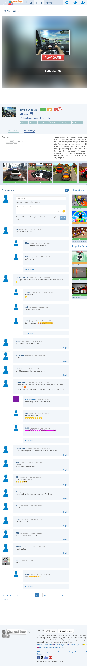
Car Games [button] (24, 123)
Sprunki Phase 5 (76, 297)
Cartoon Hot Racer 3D (59, 184)
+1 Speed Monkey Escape (79, 209)
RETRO (50, 2)
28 (63, 595)
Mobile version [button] (66, 631)
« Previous (7, 595)
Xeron (18, 560)
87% (42, 110)
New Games (79, 190)
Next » (5, 599)
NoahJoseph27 (31, 399)
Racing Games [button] (43, 123)
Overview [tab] (13, 131)
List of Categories (45, 644)
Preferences (62, 652)
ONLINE (40, 2)
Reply (65, 348)
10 (45, 595)
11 (49, 595)
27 (58, 595)
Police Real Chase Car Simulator (37, 184)
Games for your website (48, 652)
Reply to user (29, 269)
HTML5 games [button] (66, 123)
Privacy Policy (73, 652)
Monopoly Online (76, 265)
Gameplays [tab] (30, 131)
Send (63, 217)
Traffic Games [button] (54, 123)
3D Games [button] (33, 123)
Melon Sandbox (76, 281)
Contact (39, 654)
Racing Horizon (7, 184)
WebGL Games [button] (77, 123)
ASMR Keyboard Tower (78, 225)
